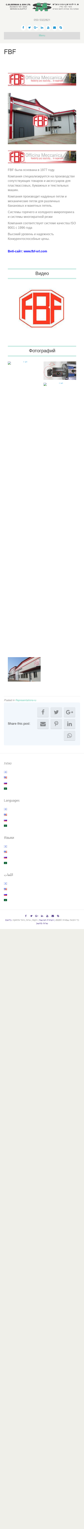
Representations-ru (25, 700)
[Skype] (60, 27)
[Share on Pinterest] (56, 724)
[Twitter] (29, 27)
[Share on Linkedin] (69, 724)
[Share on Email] (43, 724)
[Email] (54, 27)
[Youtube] (48, 27)
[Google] (35, 27)
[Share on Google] (69, 712)
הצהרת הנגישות (46, 920)
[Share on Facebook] (43, 712)
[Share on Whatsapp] (69, 735)
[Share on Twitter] (56, 712)
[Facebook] (23, 27)
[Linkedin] (42, 27)
